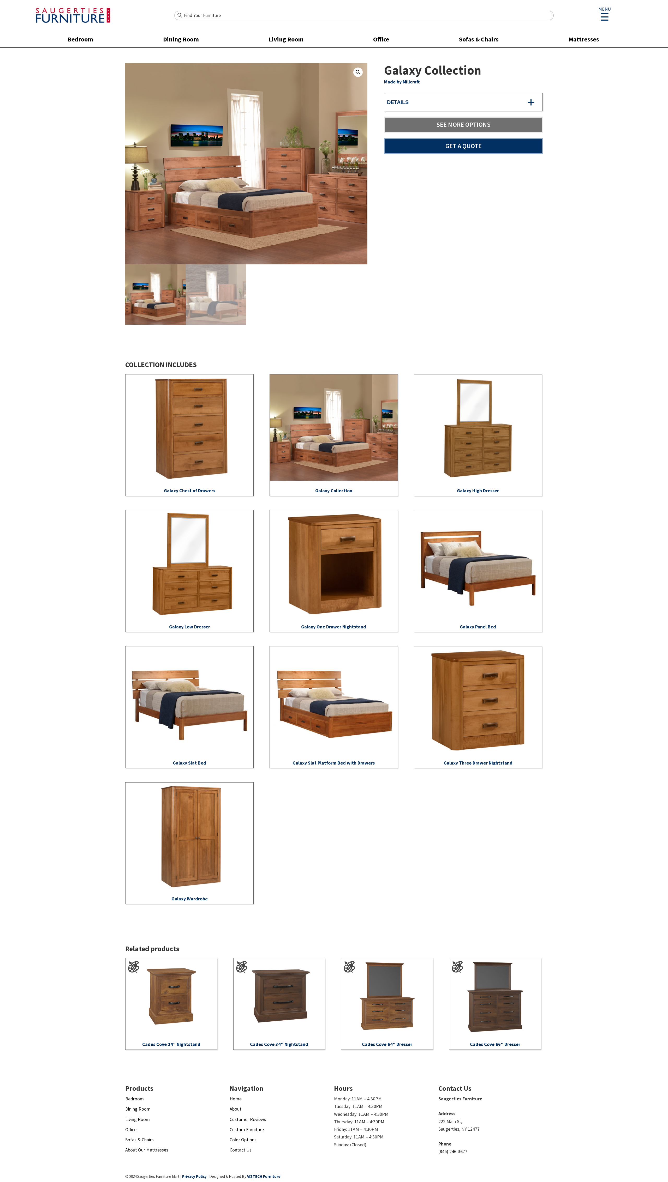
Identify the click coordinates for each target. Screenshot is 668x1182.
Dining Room (181, 39)
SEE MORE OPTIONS (463, 124)
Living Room (286, 39)
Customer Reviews (248, 1119)
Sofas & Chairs (479, 39)
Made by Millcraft (402, 82)
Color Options (243, 1140)
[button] (358, 72)
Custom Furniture (247, 1129)
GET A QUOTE (463, 146)
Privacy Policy (194, 1176)
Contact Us (241, 1150)
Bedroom (80, 39)
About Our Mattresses (146, 1150)
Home (236, 1099)
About (235, 1109)
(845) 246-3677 (452, 1151)
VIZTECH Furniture (264, 1176)
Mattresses (584, 39)
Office (381, 39)
